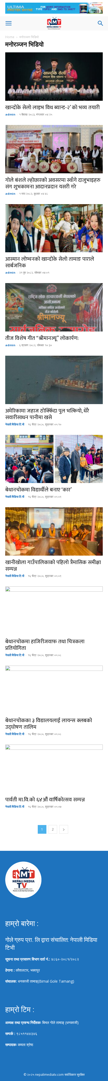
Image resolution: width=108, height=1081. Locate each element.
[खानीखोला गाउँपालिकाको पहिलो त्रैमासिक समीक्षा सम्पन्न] (54, 531)
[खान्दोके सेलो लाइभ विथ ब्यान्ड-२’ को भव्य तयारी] (54, 76)
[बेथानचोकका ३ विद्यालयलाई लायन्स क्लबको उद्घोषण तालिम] (54, 690)
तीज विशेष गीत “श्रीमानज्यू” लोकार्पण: (42, 338)
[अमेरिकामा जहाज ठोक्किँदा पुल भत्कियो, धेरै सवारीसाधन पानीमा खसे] (54, 380)
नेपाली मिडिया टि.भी (14, 424)
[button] (8, 23)
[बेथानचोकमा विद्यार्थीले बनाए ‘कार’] (54, 459)
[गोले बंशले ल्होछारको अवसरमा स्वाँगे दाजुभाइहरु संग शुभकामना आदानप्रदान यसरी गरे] (54, 149)
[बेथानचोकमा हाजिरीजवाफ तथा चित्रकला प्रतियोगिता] (54, 610)
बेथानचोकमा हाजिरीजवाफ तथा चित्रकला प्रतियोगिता (44, 645)
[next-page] (63, 829)
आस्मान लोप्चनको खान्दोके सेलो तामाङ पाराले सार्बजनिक (49, 262)
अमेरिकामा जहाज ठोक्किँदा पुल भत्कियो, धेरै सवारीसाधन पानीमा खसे (47, 414)
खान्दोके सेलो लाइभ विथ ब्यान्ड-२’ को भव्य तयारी (52, 107)
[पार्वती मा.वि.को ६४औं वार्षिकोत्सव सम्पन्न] (54, 769)
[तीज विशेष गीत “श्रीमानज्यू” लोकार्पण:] (54, 307)
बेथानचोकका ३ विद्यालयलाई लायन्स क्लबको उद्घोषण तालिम (48, 724)
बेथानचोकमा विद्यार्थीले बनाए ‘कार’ (38, 489)
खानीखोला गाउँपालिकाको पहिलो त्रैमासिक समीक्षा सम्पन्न (53, 566)
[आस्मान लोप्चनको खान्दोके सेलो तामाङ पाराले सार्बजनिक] (54, 228)
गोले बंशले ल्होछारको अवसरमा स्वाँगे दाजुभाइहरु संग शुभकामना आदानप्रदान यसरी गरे (52, 183)
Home (9, 37)
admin (10, 114)
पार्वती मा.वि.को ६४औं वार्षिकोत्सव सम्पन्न (45, 799)
